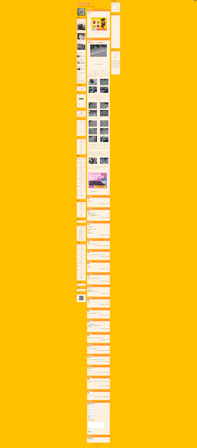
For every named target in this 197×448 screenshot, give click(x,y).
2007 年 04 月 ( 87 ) (81, 232)
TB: (98, 191)
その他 (91, 191)
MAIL (88, 410)
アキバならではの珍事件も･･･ (80, 59)
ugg (81, 211)
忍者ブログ (97, 445)
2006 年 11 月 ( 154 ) (81, 239)
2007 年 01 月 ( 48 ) (81, 236)
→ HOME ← (98, 8)
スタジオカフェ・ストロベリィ (80, 73)
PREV (95, 8)
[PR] (88, 13)
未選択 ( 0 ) (81, 140)
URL (103, 350)
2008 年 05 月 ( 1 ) (81, 227)
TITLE (89, 407)
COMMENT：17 (94, 191)
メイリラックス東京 (79, 77)
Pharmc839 (105, 361)
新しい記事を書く (81, 113)
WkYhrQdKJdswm (81, 203)
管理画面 (81, 112)
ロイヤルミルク (79, 76)
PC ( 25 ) (81, 144)
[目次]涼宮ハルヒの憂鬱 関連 (81, 248)
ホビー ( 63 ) (81, 148)
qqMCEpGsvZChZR (81, 206)
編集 (108, 217)
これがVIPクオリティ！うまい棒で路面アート (96, 42)
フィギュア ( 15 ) (81, 149)
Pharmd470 (105, 350)
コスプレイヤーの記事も (80, 52)
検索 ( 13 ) (81, 152)
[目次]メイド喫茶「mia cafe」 (81, 277)
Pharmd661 (105, 372)
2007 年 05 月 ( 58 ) (81, 231)
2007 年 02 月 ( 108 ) (81, 235)
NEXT (102, 8)
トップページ (78, 20)
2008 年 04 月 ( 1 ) (81, 228)
